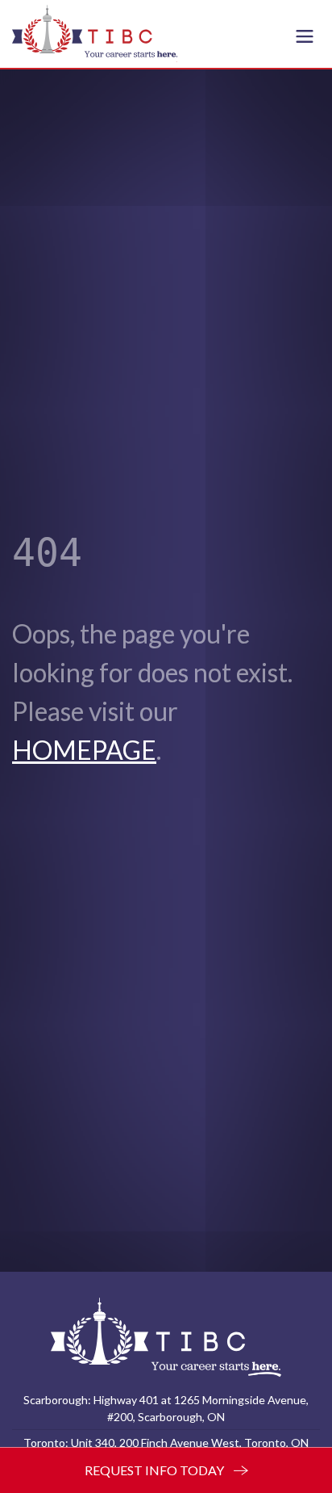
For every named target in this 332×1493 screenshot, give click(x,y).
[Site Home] (166, 1337)
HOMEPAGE (84, 749)
